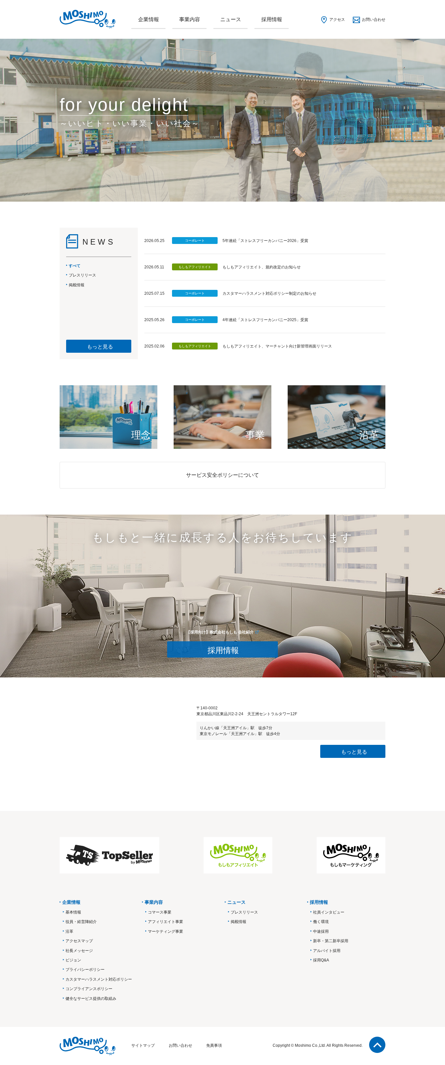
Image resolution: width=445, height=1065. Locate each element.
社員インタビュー (328, 912)
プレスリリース (244, 912)
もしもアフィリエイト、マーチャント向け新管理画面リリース (277, 346)
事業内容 (189, 19)
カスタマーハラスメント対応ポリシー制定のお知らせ (269, 293)
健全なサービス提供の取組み (90, 998)
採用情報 (271, 19)
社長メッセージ (79, 950)
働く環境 (321, 921)
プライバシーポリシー (85, 969)
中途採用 (321, 931)
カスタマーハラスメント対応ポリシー (98, 979)
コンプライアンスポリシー (88, 989)
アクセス (337, 19)
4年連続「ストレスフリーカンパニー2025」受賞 (265, 320)
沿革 (69, 931)
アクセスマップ (79, 941)
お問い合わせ (373, 19)
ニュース (230, 19)
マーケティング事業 (165, 931)
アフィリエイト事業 (165, 921)
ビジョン (73, 960)
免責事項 (214, 1045)
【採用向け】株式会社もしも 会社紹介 (220, 632)
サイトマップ (143, 1045)
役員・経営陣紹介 (81, 921)
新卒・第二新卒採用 (330, 941)
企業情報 (148, 19)
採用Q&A (321, 960)
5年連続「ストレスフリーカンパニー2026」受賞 (265, 240)
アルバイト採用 (326, 950)
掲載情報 (238, 921)
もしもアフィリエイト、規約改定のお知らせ (262, 267)
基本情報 (73, 912)
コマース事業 (159, 912)
